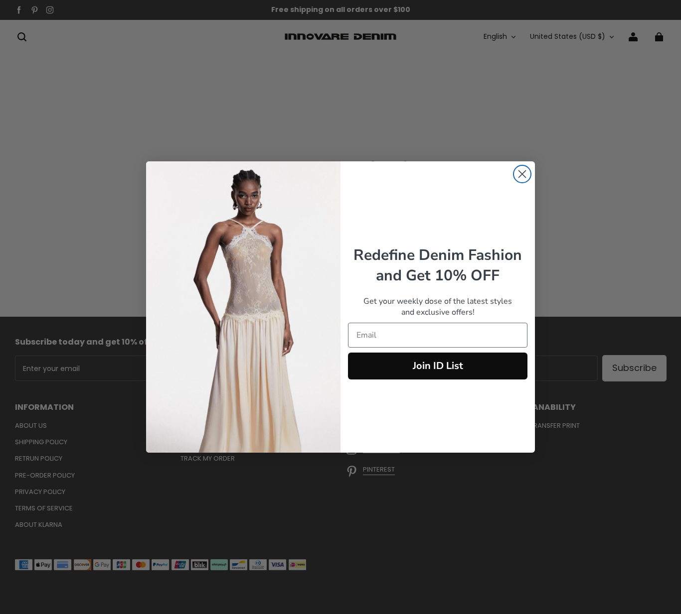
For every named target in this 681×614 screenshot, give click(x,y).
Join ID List (438, 365)
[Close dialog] (522, 174)
